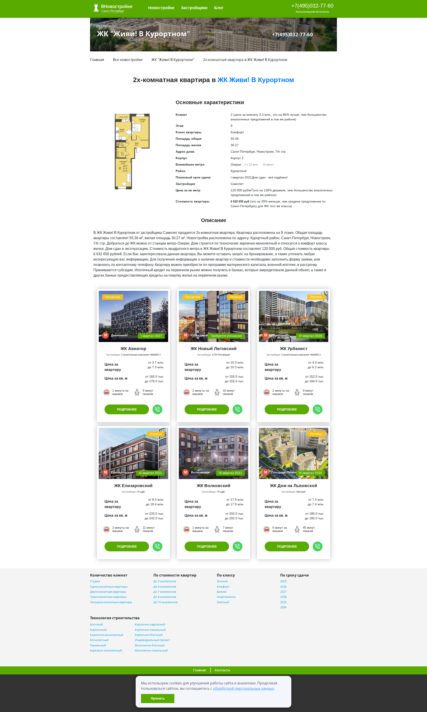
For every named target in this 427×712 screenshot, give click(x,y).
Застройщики (194, 8)
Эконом (222, 581)
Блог (219, 8)
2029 (283, 602)
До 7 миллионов (164, 591)
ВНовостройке (113, 8)
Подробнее (127, 409)
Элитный (223, 602)
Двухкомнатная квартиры (108, 591)
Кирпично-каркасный (150, 624)
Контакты (222, 670)
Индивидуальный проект (152, 640)
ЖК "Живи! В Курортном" (172, 59)
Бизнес (221, 591)
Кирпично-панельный (150, 629)
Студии (95, 581)
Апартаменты (226, 597)
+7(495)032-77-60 (312, 6)
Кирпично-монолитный (106, 635)
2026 (283, 586)
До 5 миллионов (164, 581)
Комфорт (223, 586)
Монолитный (99, 640)
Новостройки (161, 8)
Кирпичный (98, 629)
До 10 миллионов (165, 602)
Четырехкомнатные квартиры (111, 602)
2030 (283, 607)
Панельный (98, 645)
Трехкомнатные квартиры (108, 597)
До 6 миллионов (164, 586)
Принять (158, 698)
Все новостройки (128, 59)
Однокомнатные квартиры (108, 586)
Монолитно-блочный (150, 645)
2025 (283, 581)
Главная (97, 59)
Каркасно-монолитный (106, 650)
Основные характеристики (221, 32)
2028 (283, 597)
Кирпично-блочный (149, 635)
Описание (207, 37)
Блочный (96, 624)
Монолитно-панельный (151, 650)
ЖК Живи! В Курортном (267, 59)
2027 (283, 591)
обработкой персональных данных (243, 688)
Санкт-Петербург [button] (113, 11)
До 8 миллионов (164, 597)
